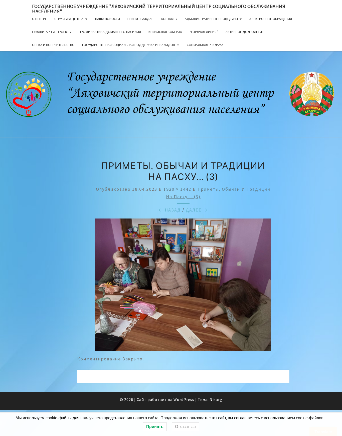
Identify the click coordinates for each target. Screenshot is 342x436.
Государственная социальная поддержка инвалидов (128, 45)
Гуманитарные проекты (51, 32)
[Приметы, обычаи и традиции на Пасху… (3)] (183, 286)
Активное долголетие (245, 32)
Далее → (197, 210)
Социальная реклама (205, 45)
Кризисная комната (165, 32)
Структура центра (68, 19)
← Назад (169, 210)
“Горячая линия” (204, 32)
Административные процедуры (211, 19)
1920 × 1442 (177, 189)
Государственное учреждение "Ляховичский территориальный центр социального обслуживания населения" (158, 8)
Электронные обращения (270, 19)
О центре (39, 19)
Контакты (169, 19)
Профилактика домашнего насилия (110, 32)
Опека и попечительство (53, 45)
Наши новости (107, 19)
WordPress (184, 399)
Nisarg (216, 399)
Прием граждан (140, 19)
